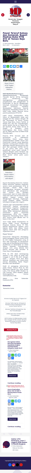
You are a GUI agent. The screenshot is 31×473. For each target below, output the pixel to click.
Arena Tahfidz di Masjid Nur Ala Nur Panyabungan (16, 309)
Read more (12, 375)
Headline (17, 43)
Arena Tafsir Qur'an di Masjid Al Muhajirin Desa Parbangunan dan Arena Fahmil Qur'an (15, 304)
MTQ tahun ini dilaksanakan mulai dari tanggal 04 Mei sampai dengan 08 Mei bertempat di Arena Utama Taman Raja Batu (15, 321)
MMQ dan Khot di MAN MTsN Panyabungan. (16, 314)
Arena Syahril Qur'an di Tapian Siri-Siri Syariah (16, 299)
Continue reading (14, 383)
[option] (15, 444)
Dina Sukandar (9, 43)
